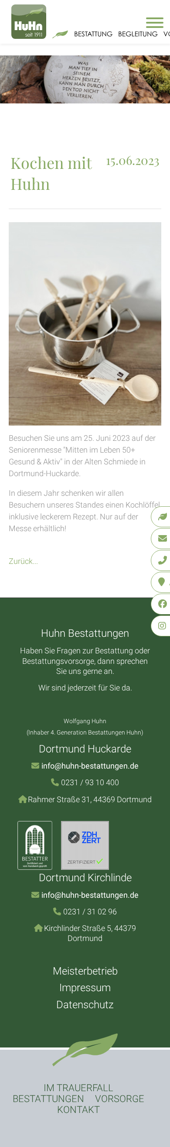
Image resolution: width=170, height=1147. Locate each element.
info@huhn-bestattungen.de (90, 765)
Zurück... (23, 561)
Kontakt (78, 1109)
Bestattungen (48, 1098)
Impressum (85, 988)
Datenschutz (85, 1005)
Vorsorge (119, 1098)
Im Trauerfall (78, 1087)
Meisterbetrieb (85, 971)
